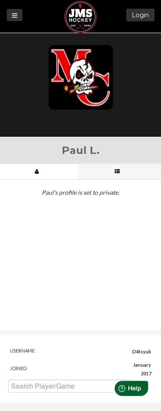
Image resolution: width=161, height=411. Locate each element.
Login (140, 15)
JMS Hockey (80, 17)
